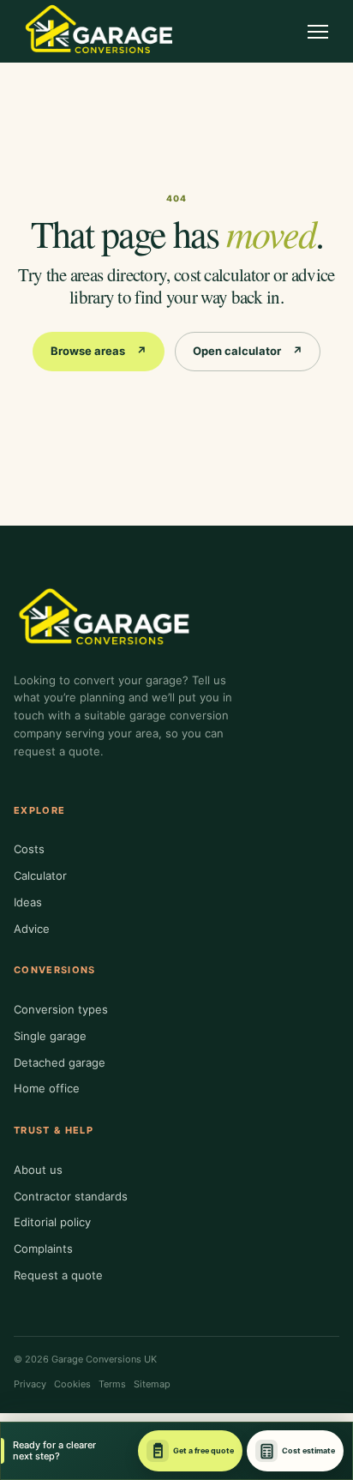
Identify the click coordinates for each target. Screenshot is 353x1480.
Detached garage (59, 1062)
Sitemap (152, 1384)
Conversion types (61, 1009)
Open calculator (247, 351)
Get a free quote (203, 1450)
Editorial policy (52, 1222)
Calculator (40, 875)
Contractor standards (71, 1196)
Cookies (72, 1384)
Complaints (43, 1248)
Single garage (50, 1036)
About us (38, 1169)
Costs (29, 849)
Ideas (28, 902)
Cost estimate (308, 1450)
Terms (112, 1384)
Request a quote (58, 1275)
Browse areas (99, 351)
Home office (47, 1088)
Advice (32, 929)
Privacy (30, 1384)
